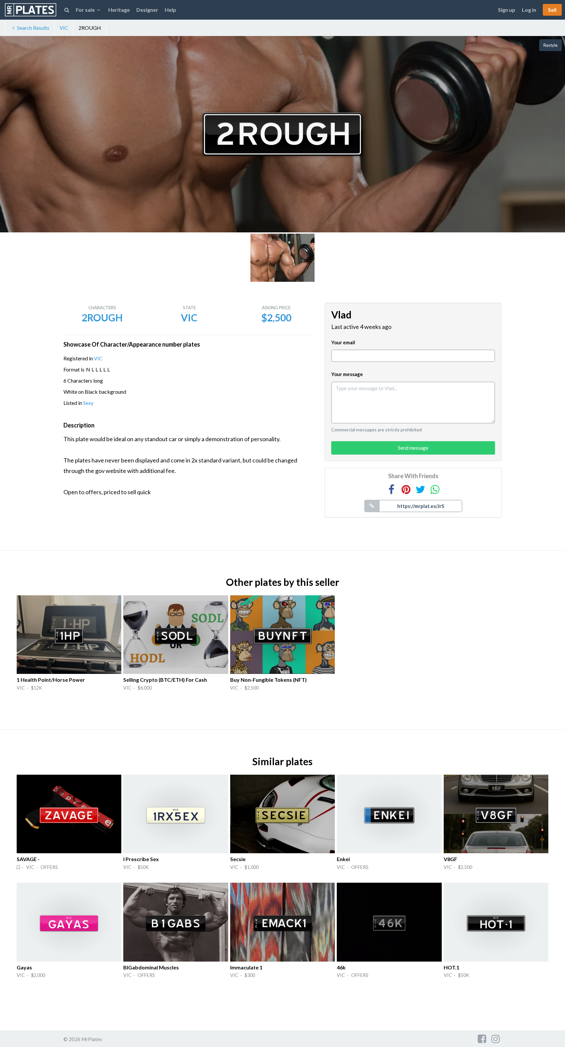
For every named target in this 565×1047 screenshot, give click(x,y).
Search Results (33, 28)
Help (170, 10)
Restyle (550, 45)
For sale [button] (85, 10)
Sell (552, 10)
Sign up (506, 10)
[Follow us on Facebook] (482, 1038)
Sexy (88, 403)
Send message (413, 448)
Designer (147, 10)
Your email (343, 342)
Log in (529, 10)
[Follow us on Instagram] (495, 1038)
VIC (64, 28)
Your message (347, 374)
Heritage (119, 10)
